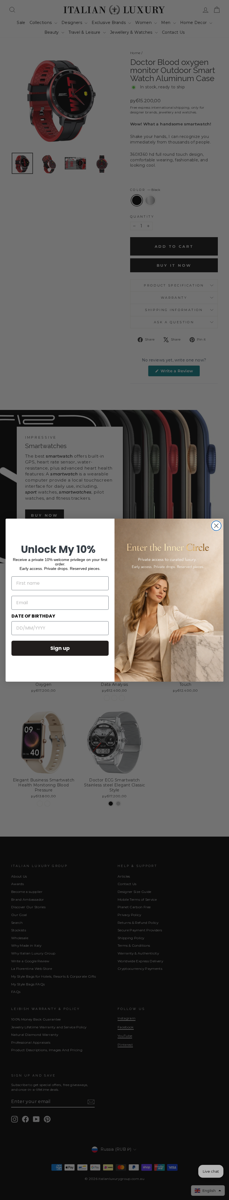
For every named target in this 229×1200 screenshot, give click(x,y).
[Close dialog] (216, 526)
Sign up (60, 648)
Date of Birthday (33, 616)
